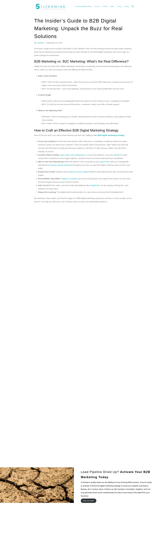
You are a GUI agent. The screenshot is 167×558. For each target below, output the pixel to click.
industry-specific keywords (61, 165)
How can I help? (88, 501)
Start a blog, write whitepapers (72, 155)
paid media (104, 162)
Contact (126, 6)
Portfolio (105, 6)
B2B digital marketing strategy (111, 135)
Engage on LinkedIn (68, 179)
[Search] (131, 6)
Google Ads (95, 185)
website (116, 155)
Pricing (119, 6)
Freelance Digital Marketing (83, 6)
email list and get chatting (78, 172)
